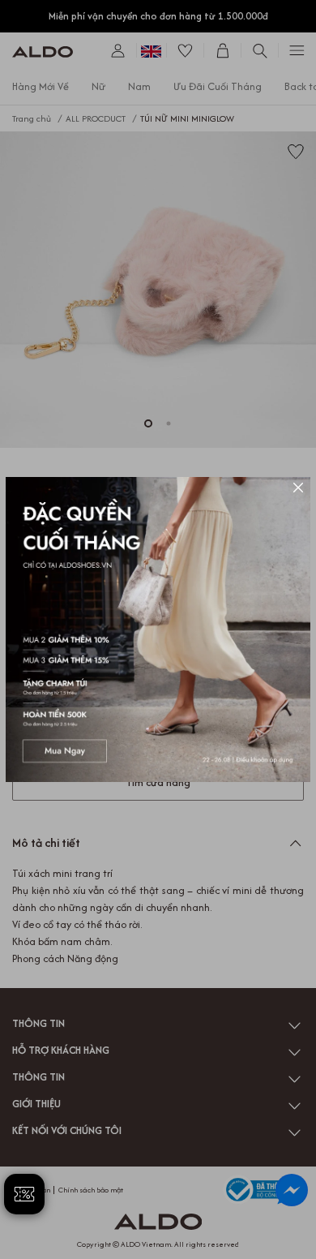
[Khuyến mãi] (158, 629)
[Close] (298, 489)
